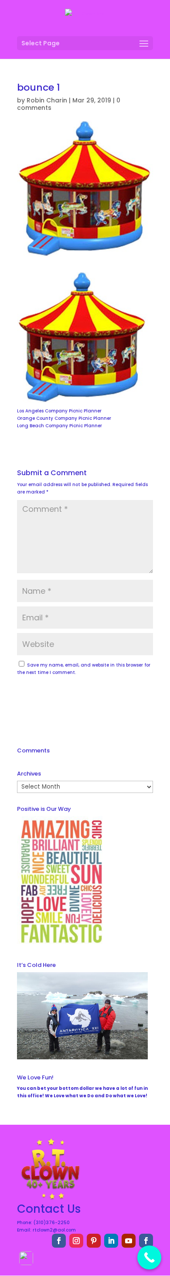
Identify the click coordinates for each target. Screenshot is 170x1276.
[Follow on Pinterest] (94, 1241)
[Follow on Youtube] (129, 1241)
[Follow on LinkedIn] (111, 1241)
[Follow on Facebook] (59, 1241)
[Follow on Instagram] (76, 1241)
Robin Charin (47, 100)
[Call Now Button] (149, 1257)
